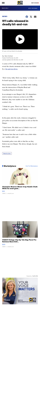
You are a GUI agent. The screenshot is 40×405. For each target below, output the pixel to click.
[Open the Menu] (3, 2)
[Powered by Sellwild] (35, 276)
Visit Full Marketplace (32, 166)
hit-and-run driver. (11, 69)
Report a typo (7, 153)
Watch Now (34, 2)
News (4, 16)
